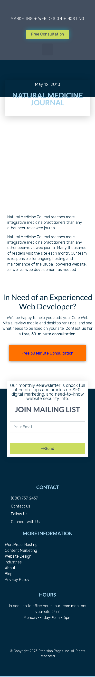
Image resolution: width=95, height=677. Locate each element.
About (10, 568)
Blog (8, 573)
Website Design (18, 556)
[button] (47, 50)
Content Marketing (21, 550)
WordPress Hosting (21, 544)
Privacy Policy (17, 579)
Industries (13, 562)
